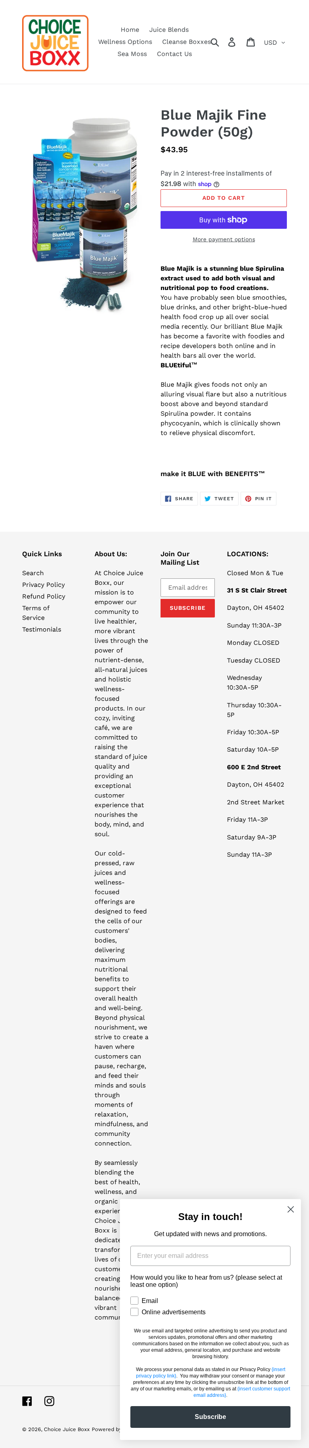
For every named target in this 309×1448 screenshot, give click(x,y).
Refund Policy (43, 596)
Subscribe (210, 1416)
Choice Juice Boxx (67, 1429)
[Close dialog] (291, 1209)
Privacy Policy (43, 584)
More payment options (224, 239)
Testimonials (41, 629)
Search (33, 573)
